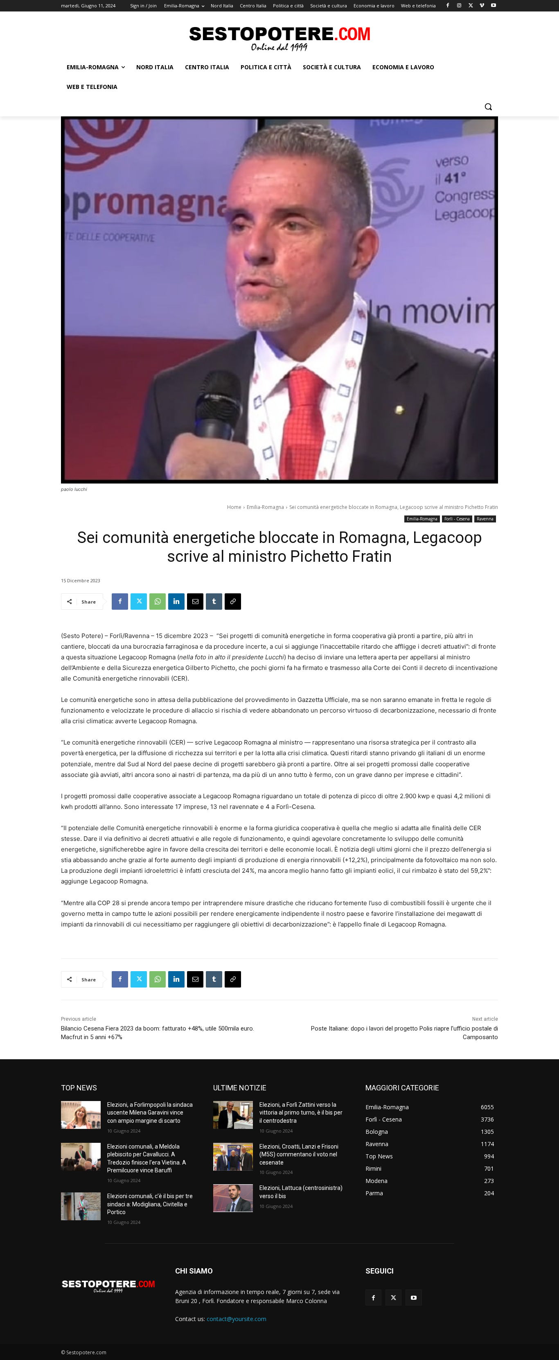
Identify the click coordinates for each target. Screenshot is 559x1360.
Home (234, 507)
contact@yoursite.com (236, 1319)
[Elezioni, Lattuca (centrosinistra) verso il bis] (233, 1198)
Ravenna (485, 519)
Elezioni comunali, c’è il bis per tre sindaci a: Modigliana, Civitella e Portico (150, 1204)
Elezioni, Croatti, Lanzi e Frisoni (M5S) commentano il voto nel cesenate (298, 1154)
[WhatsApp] (157, 601)
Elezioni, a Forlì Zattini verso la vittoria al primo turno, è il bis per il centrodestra (301, 1112)
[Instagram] (459, 6)
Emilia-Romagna (265, 507)
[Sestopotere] (279, 38)
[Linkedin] (176, 601)
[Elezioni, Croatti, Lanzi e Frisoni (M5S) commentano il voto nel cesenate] (233, 1157)
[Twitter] (471, 6)
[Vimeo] (482, 6)
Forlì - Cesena (457, 519)
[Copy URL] (233, 601)
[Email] (195, 601)
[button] (488, 106)
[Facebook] (448, 6)
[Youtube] (493, 6)
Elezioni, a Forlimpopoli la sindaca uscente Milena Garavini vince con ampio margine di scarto (150, 1112)
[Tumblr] (214, 601)
